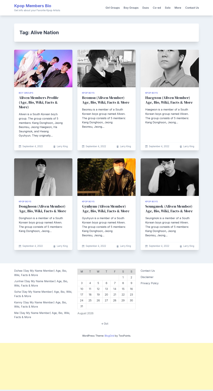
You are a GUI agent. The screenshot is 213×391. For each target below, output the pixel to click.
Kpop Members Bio (32, 5)
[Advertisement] (100, 366)
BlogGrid (109, 335)
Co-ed (157, 7)
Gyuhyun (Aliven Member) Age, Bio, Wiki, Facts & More (105, 209)
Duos (145, 7)
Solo (168, 7)
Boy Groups (131, 7)
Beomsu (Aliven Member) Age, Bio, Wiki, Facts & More (105, 100)
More (178, 7)
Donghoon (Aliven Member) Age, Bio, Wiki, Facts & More (42, 209)
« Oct (105, 323)
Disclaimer (147, 277)
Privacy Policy (150, 283)
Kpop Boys (88, 93)
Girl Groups (113, 7)
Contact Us (192, 7)
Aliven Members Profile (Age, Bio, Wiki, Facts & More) (39, 102)
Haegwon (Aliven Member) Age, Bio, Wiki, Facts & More (169, 100)
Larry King (62, 146)
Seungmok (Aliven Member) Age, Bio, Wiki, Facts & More (169, 209)
